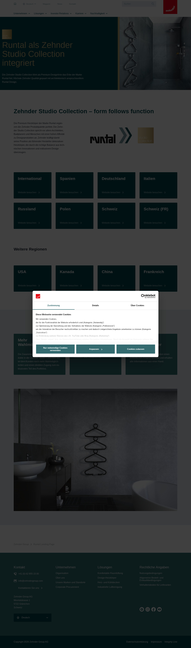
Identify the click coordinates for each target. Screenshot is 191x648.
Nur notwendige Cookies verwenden (55, 349)
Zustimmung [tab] (53, 305)
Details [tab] (95, 305)
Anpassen (94, 349)
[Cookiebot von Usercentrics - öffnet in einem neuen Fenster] (143, 296)
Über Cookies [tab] (137, 305)
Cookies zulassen (135, 349)
